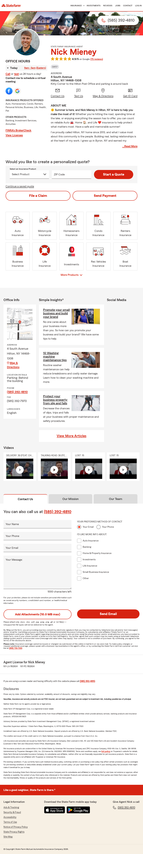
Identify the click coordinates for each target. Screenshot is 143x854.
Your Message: (14, 559)
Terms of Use (10, 822)
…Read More (129, 146)
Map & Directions (13, 365)
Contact (127, 6)
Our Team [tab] (115, 498)
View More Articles (71, 436)
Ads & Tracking (11, 807)
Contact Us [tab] (25, 499)
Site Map (8, 837)
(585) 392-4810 (17, 391)
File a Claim (38, 196)
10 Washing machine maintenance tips (55, 356)
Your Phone (12, 536)
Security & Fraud (12, 812)
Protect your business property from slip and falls (55, 400)
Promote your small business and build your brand (56, 313)
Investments (93, 6)
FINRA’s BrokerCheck (18, 130)
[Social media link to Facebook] (9, 91)
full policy (105, 751)
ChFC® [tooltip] (55, 67)
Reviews (107, 6)
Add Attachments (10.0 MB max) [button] (37, 614)
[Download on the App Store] (54, 809)
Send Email (108, 614)
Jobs (117, 6)
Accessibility (9, 817)
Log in (138, 6)
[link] (11, 5)
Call (8, 74)
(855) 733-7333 (15, 648)
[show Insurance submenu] (83, 5)
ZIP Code (59, 174)
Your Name (12, 524)
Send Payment (105, 196)
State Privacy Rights (13, 832)
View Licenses (14, 135)
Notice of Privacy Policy (15, 827)
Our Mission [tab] (70, 498)
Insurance (76, 6)
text (16, 74)
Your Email (12, 547)
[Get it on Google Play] (78, 809)
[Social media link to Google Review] (17, 91)
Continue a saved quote (20, 186)
